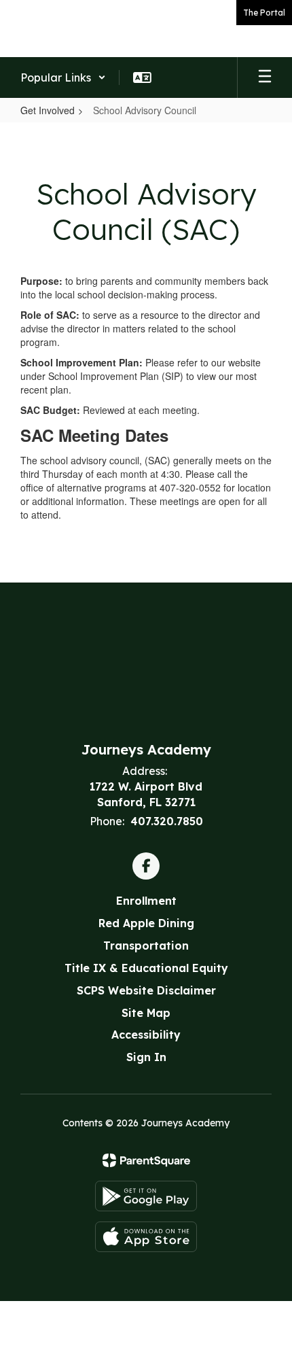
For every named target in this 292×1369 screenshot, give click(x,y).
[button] (63, 77)
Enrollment (146, 900)
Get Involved (47, 110)
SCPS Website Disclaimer (146, 990)
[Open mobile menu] (265, 77)
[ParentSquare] (146, 1160)
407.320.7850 (166, 821)
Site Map (146, 1013)
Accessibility (146, 1034)
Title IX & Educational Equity (146, 968)
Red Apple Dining (146, 923)
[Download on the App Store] (146, 1236)
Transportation (146, 945)
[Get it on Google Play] (146, 1196)
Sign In (146, 1057)
